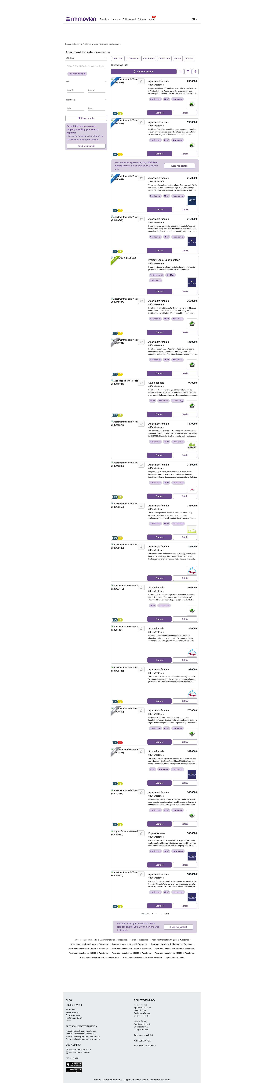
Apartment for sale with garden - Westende (170, 940)
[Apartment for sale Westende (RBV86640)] (128, 234)
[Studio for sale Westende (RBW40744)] (128, 398)
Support (127, 1079)
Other (68, 1021)
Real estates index (144, 1000)
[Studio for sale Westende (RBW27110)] (128, 603)
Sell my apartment (73, 1015)
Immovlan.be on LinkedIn (79, 1052)
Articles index (142, 1040)
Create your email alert (143, 1035)
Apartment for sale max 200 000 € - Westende (174, 948)
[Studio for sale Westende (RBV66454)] (128, 644)
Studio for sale (156, 382)
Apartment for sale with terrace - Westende (89, 944)
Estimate (142, 19)
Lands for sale (140, 1010)
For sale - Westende (139, 940)
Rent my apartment (74, 1018)
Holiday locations (145, 1045)
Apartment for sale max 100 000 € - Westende (88, 948)
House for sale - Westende (85, 940)
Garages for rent (141, 1029)
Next (167, 914)
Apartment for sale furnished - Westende (129, 944)
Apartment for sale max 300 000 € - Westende (131, 953)
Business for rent (141, 1027)
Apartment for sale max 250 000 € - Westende (88, 953)
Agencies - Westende (175, 957)
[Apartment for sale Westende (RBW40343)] (128, 480)
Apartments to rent (142, 1024)
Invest (151, 19)
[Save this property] (141, 81)
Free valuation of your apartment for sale (83, 1036)
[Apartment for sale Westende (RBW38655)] (128, 521)
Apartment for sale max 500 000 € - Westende (99, 957)
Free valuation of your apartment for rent (83, 1039)
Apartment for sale (158, 81)
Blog (69, 1000)
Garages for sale (141, 1016)
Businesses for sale (142, 1013)
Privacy (97, 1079)
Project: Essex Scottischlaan (164, 259)
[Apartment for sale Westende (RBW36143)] (128, 562)
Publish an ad (129, 19)
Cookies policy (140, 1079)
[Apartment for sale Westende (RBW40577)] (128, 439)
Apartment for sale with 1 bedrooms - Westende (172, 944)
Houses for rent (140, 1021)
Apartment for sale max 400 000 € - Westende (174, 953)
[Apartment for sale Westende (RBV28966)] (128, 808)
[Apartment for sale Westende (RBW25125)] (128, 685)
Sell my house (71, 1010)
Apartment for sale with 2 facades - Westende (142, 957)
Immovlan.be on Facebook (79, 1049)
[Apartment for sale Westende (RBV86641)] (128, 890)
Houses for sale (140, 1005)
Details (185, 112)
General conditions (112, 1079)
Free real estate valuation (81, 1026)
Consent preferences (160, 1079)
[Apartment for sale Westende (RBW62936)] (128, 316)
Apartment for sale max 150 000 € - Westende (131, 948)
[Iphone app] (74, 1070)
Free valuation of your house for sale (81, 1031)
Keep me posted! (86, 146)
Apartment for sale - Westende (113, 940)
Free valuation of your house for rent (81, 1034)
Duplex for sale (156, 833)
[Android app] (74, 1064)
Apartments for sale (142, 1007)
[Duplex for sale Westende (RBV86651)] (128, 849)
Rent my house (72, 1012)
